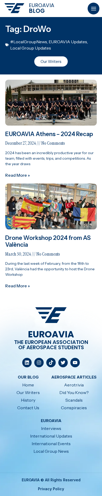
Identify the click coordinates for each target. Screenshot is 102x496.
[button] (93, 8)
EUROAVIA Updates (68, 41)
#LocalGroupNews (28, 41)
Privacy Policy (51, 489)
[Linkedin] (27, 362)
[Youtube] (75, 362)
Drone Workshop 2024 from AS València (48, 241)
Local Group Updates (30, 48)
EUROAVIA (41, 5)
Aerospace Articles (74, 377)
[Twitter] (63, 362)
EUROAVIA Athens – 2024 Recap (49, 134)
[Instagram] (39, 362)
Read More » (17, 175)
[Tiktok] (51, 362)
